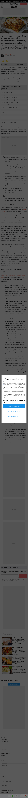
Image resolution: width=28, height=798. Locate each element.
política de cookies (17, 395)
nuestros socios (21, 381)
